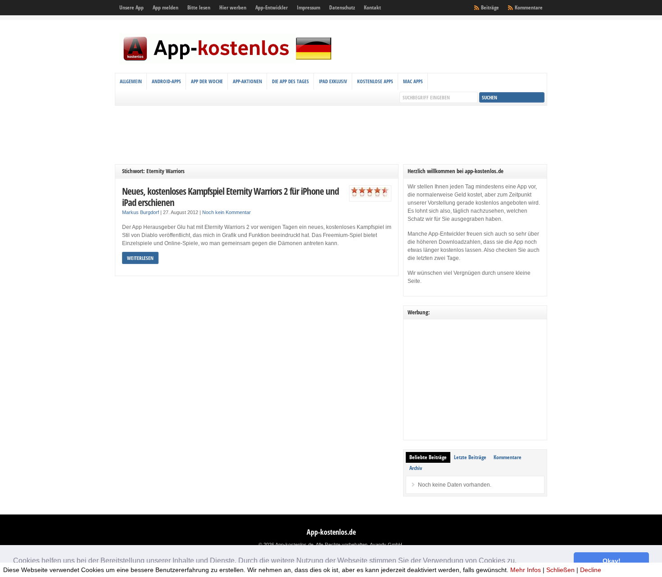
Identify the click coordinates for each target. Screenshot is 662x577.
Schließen (560, 569)
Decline (590, 569)
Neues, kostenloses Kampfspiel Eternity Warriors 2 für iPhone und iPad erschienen (230, 196)
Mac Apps (413, 81)
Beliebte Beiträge (428, 457)
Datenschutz (342, 7)
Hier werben (232, 7)
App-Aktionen (247, 81)
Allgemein (131, 81)
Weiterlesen (140, 258)
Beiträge (490, 7)
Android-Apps (166, 81)
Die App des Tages (290, 81)
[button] (519, 561)
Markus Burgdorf (140, 212)
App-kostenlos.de (331, 532)
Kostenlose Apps (375, 81)
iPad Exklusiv (333, 81)
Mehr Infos (525, 569)
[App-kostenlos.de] (227, 62)
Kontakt (372, 7)
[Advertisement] (331, 135)
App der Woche (207, 81)
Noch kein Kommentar (226, 212)
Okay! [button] (612, 560)
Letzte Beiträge (470, 457)
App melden (165, 7)
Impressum (308, 7)
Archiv (415, 468)
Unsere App (131, 7)
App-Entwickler (271, 7)
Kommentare (529, 7)
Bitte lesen (198, 7)
